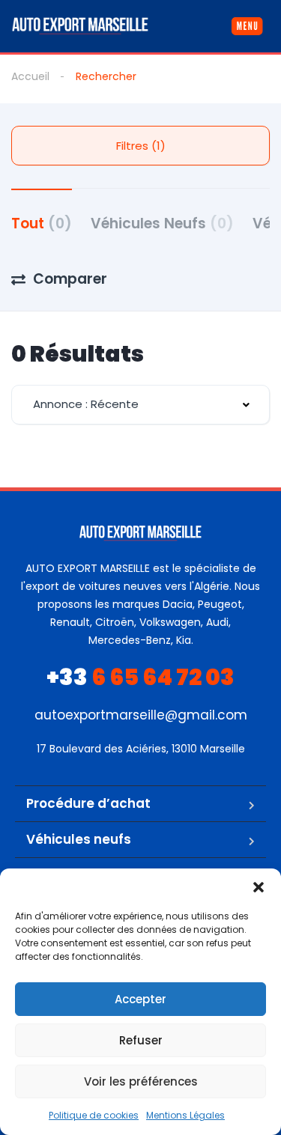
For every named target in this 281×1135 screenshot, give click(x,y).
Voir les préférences (141, 1081)
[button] (258, 887)
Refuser (141, 1040)
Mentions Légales (185, 1115)
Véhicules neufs (78, 839)
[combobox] (140, 405)
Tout (41, 223)
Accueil (30, 76)
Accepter (140, 999)
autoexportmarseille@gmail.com (140, 715)
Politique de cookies (94, 1115)
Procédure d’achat (88, 803)
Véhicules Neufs (162, 223)
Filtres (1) (141, 145)
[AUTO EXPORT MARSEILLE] (80, 26)
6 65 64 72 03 (140, 677)
